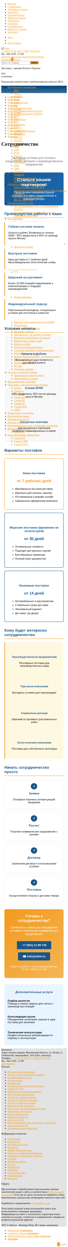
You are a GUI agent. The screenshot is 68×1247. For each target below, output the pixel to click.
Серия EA (19, 438)
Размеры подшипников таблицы (25, 113)
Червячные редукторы (20, 1111)
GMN (17, 115)
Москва (12, 4)
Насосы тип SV (16, 1120)
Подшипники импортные (22, 87)
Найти (34, 63)
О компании (14, 6)
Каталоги (13, 32)
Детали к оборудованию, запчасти (26, 1074)
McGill (18, 137)
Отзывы (12, 116)
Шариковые (21, 325)
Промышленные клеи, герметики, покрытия (32, 1122)
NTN (16, 152)
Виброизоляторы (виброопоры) (25, 1091)
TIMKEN (19, 174)
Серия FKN (20, 406)
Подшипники (15, 218)
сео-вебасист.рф (41, 1203)
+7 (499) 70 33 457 (30, 51)
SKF (16, 90)
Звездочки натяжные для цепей (32, 337)
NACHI (18, 140)
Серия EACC (21, 444)
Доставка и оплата (18, 9)
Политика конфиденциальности (25, 111)
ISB (16, 272)
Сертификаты (15, 26)
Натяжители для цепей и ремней (32, 334)
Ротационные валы (18, 1114)
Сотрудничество (16, 130)
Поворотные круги (18, 1117)
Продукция (14, 99)
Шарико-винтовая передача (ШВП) (34, 322)
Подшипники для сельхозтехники (26, 1086)
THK (16, 168)
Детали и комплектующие (22, 372)
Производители (16, 15)
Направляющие (23, 297)
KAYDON (19, 124)
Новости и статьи (17, 29)
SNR (16, 165)
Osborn (18, 156)
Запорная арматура (18, 1125)
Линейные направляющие (22, 1097)
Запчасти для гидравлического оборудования (40, 190)
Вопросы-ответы (17, 18)
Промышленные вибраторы (23, 1128)
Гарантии (13, 23)
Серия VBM (21, 441)
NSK (16, 149)
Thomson (19, 171)
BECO (17, 93)
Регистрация (14, 43)
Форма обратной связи (20, 108)
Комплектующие (23, 246)
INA (16, 121)
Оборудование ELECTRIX (29, 187)
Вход (10, 37)
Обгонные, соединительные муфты (27, 1108)
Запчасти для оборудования (22, 1100)
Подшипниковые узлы (20, 203)
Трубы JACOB (15, 1089)
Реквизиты (13, 20)
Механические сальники (21, 1105)
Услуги (11, 122)
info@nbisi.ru (37, 56)
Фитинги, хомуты (24, 331)
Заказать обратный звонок (15, 56)
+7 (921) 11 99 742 (11, 51)
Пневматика (14, 1083)
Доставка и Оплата (18, 102)
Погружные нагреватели (21, 1094)
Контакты (13, 12)
